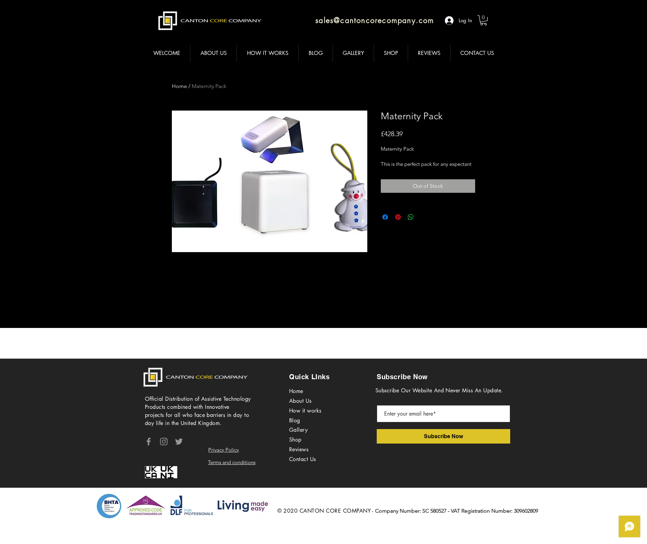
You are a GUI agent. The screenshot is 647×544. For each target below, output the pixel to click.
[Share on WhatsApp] (411, 217)
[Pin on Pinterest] (398, 217)
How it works (305, 410)
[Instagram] (164, 441)
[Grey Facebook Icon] (149, 441)
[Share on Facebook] (385, 217)
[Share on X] (424, 217)
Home (179, 86)
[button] (483, 20)
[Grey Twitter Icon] (179, 441)
